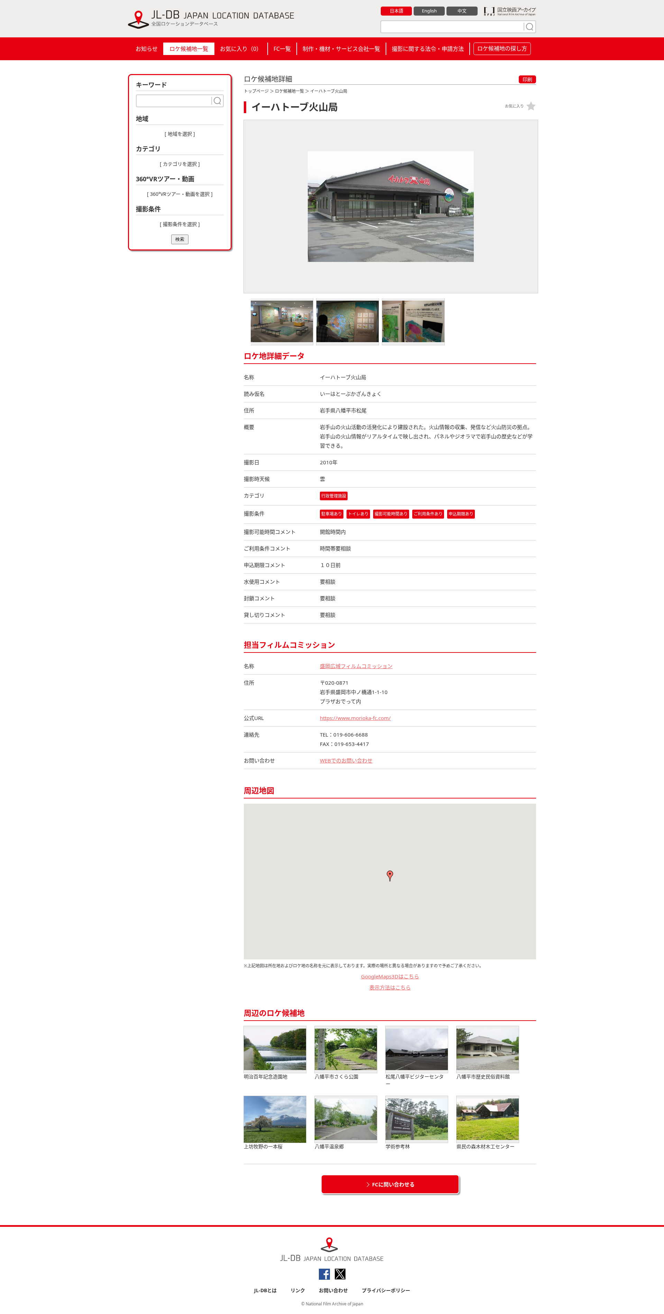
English (429, 11)
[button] (390, 876)
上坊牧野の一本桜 (263, 1146)
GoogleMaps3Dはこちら (390, 976)
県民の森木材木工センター (485, 1146)
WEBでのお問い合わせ (346, 760)
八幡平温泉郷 (329, 1146)
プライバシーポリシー (386, 1290)
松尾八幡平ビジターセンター (415, 1080)
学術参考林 (398, 1146)
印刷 (527, 79)
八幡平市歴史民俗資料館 (483, 1076)
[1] (528, 26)
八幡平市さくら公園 (336, 1076)
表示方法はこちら (390, 987)
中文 (462, 11)
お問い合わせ (333, 1290)
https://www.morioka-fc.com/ (355, 717)
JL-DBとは (265, 1290)
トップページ (256, 91)
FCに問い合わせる (393, 1184)
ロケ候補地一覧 (188, 49)
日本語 (396, 11)
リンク (297, 1290)
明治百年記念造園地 (265, 1076)
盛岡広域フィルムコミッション (356, 666)
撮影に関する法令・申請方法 (428, 49)
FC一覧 (282, 49)
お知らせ (147, 49)
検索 (179, 239)
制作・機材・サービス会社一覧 (341, 49)
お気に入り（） (241, 49)
